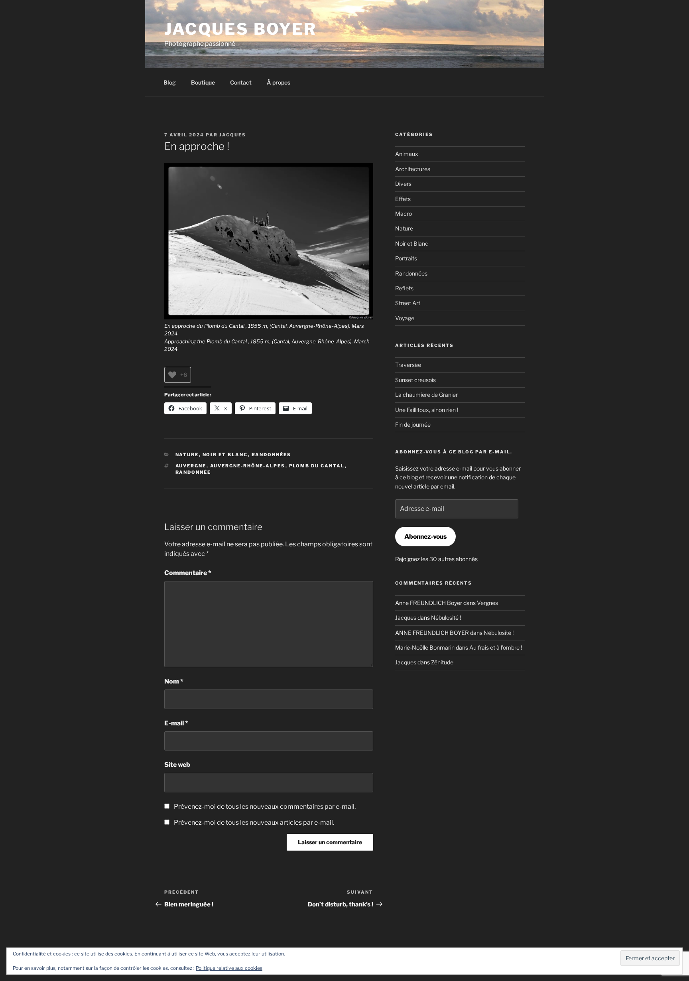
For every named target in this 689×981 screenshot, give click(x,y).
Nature (187, 454)
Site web (177, 764)
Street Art (407, 302)
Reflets (404, 288)
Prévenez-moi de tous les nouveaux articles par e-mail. (254, 822)
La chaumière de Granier (426, 394)
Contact (241, 82)
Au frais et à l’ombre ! (495, 647)
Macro (403, 213)
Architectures (412, 168)
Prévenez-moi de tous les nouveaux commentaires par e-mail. (265, 806)
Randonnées (271, 454)
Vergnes (487, 602)
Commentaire (187, 573)
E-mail (176, 723)
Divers (403, 183)
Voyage (404, 318)
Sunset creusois (415, 379)
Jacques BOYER (240, 29)
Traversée (408, 364)
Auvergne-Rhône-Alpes (247, 466)
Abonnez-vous (425, 536)
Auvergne (191, 466)
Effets (403, 198)
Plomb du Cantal (317, 466)
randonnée (193, 472)
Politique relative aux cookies (229, 968)
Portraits (406, 258)
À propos (278, 82)
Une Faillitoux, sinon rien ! (426, 409)
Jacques (232, 135)
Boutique (203, 82)
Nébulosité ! (446, 617)
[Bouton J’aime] (172, 375)
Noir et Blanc (225, 454)
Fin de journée (413, 424)
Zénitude (442, 662)
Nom (173, 681)
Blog (169, 82)
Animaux (406, 153)
